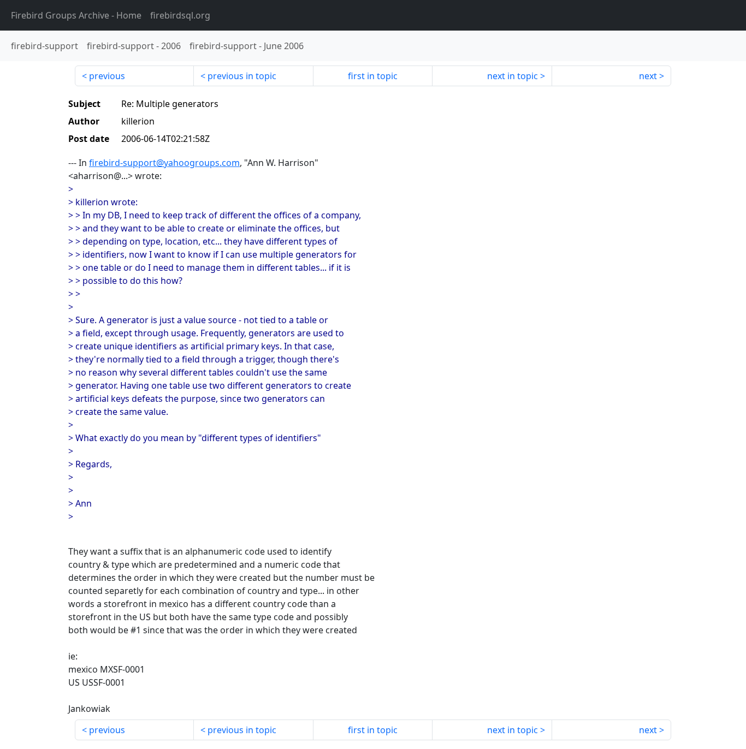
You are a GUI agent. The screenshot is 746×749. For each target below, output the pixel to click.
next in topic (512, 76)
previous (107, 76)
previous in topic (242, 76)
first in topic (373, 76)
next (648, 76)
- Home (76, 15)
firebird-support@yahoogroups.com (164, 163)
